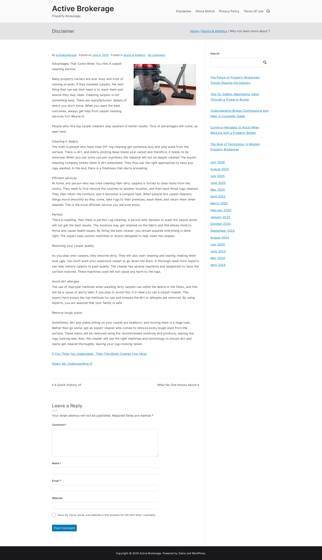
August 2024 (219, 237)
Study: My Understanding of (72, 363)
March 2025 (219, 203)
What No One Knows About (177, 385)
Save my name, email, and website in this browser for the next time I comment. (107, 514)
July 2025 (217, 176)
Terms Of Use (253, 11)
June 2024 (218, 251)
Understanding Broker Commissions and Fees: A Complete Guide (239, 113)
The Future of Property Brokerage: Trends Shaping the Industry (235, 80)
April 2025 (218, 196)
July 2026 (217, 162)
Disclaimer (183, 11)
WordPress (198, 553)
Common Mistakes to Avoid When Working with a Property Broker (234, 130)
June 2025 (218, 183)
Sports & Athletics (134, 55)
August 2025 (219, 169)
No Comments (156, 55)
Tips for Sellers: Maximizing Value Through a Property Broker (234, 96)
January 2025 (220, 217)
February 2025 (220, 210)
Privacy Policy (229, 11)
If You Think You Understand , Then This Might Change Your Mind (99, 354)
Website (57, 498)
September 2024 (222, 230)
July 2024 (217, 244)
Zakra (182, 553)
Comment (59, 424)
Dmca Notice (205, 11)
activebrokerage (66, 55)
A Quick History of (67, 385)
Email (56, 480)
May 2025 (217, 189)
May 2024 (217, 258)
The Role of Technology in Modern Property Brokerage (235, 146)
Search (215, 53)
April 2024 (218, 265)
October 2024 (220, 224)
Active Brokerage (83, 8)
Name (56, 463)
